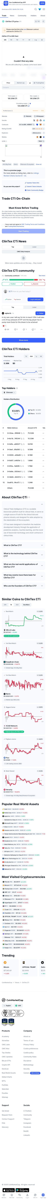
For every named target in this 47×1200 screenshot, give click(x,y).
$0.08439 (17, 930)
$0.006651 (16, 934)
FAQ (3, 1123)
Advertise (5, 1040)
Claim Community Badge (35, 190)
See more (42, 275)
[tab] (30, 82)
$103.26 (15, 896)
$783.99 (15, 909)
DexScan (5, 1069)
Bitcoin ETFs (6, 1061)
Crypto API (6, 1065)
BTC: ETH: (16, 9)
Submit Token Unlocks (34, 186)
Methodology (28, 1065)
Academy (5, 1036)
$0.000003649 (17, 944)
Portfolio (5, 1085)
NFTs (4, 1081)
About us (27, 1036)
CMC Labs (6, 1044)
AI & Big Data (7, 164)
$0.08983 (13, 906)
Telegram (27, 1119)
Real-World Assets (9, 1073)
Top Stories (6, 1053)
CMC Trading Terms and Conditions (32, 224)
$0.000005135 (18, 941)
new (25, 29)
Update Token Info (33, 183)
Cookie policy (29, 1053)
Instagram (27, 1123)
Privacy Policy (29, 1044)
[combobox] (23, 87)
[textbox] (26, 293)
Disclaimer (27, 1061)
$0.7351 (13, 927)
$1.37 (13, 892)
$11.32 (15, 913)
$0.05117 (15, 882)
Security (27, 1069)
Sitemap (5, 1097)
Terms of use (28, 1040)
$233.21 (15, 937)
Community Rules (30, 1057)
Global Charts (7, 1077)
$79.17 (16, 902)
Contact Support (8, 1119)
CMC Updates (7, 1057)
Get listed (5, 1111)
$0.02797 (15, 948)
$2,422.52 (16, 899)
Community (28, 1115)
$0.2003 (16, 923)
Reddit (26, 1131)
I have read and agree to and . (24, 225)
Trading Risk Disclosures (16, 226)
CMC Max (5, 1049)
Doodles (5, 1093)
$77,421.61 (16, 885)
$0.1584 (15, 920)
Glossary (5, 1127)
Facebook (27, 1127)
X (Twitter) (27, 1111)
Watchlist (5, 1089)
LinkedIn (27, 1135)
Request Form (7, 1115)
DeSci (16, 164)
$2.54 (19, 916)
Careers (26, 1073)
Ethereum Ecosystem (27, 164)
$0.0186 (18, 889)
